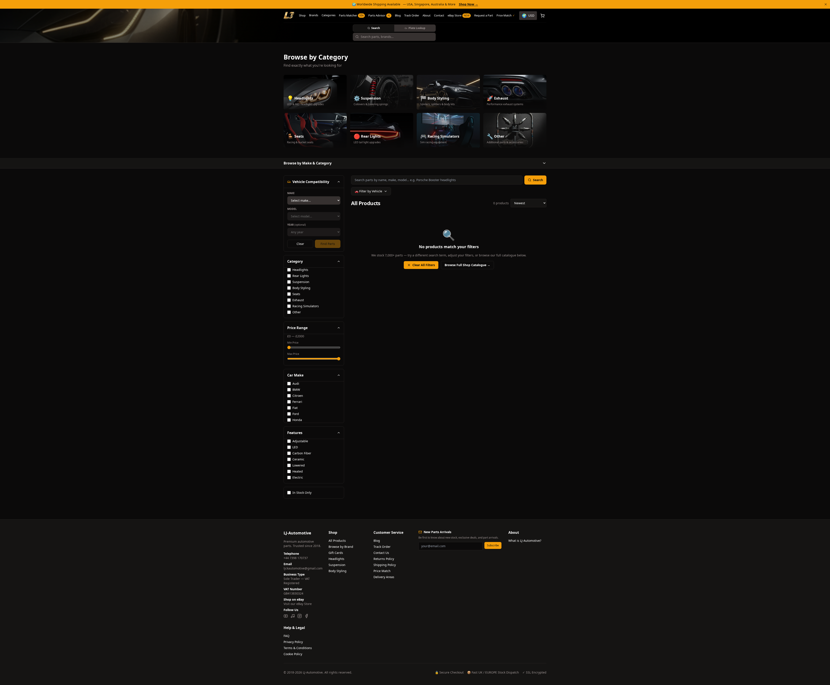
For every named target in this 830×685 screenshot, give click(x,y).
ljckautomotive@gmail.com (303, 568)
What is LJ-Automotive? (524, 541)
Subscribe (493, 545)
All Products (337, 541)
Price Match (382, 571)
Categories (328, 15)
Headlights (336, 559)
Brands (313, 15)
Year (296, 225)
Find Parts (328, 244)
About (427, 15)
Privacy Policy (293, 642)
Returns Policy (384, 559)
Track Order (411, 15)
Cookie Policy (293, 654)
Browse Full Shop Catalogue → (467, 265)
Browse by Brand (341, 547)
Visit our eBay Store (298, 604)
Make (291, 193)
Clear (300, 244)
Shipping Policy (385, 565)
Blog (398, 15)
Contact (439, 15)
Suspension (337, 565)
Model (292, 209)
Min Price (292, 342)
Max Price (293, 354)
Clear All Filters (423, 265)
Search (375, 28)
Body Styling (337, 571)
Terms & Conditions (298, 648)
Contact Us (381, 553)
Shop (302, 15)
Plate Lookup (417, 28)
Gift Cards (336, 553)
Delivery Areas (384, 577)
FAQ (286, 636)
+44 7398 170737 (296, 558)
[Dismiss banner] (825, 4)
